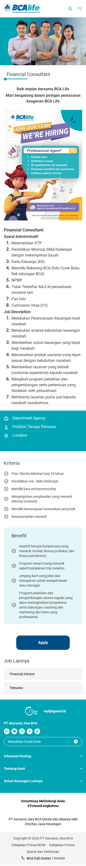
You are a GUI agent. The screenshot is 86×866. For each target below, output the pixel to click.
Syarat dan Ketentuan (43, 852)
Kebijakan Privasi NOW (28, 845)
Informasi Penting (17, 756)
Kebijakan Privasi (62, 845)
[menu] (79, 8)
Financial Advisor (22, 674)
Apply (43, 642)
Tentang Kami (14, 768)
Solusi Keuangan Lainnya (23, 781)
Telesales (16, 688)
